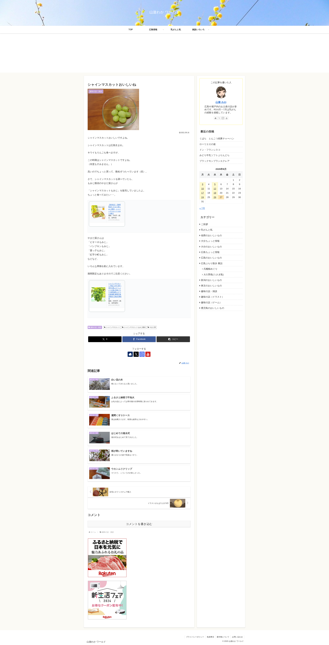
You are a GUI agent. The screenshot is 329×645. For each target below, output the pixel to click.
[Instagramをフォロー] (142, 354)
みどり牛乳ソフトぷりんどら (214, 155)
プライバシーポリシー (195, 637)
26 (215, 197)
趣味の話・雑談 (95, 327)
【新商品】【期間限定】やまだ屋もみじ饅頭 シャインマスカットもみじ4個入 (114, 209)
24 (202, 197)
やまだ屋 (153, 327)
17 (202, 193)
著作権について (223, 637)
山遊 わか (221, 102)
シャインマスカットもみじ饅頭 (134, 327)
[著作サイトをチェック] (130, 354)
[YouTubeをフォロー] (147, 354)
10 (202, 188)
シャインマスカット (113, 327)
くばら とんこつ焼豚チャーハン (216, 138)
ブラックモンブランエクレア (214, 161)
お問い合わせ (237, 637)
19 (215, 193)
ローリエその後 (207, 144)
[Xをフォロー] (136, 354)
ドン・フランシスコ (209, 149)
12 (215, 188)
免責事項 (210, 637)
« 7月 (202, 208)
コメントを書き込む (139, 524)
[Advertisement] (164, 55)
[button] (173, 339)
